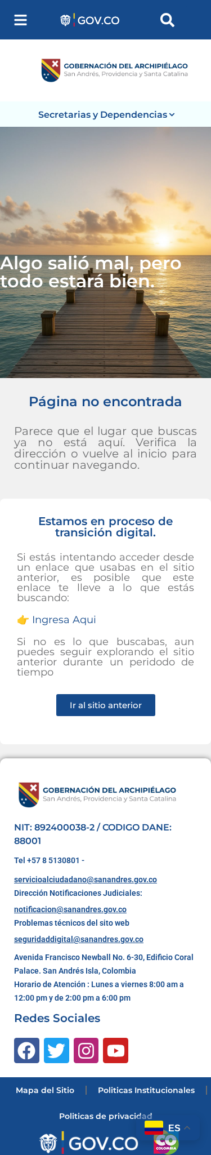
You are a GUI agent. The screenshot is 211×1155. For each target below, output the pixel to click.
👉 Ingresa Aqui (56, 620)
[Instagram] (86, 1050)
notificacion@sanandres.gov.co (70, 909)
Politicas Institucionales (146, 1090)
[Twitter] (56, 1050)
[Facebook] (26, 1050)
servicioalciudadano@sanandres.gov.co (85, 879)
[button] (20, 20)
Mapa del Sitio (45, 1090)
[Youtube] (115, 1050)
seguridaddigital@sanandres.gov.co (78, 939)
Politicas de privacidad (105, 1116)
